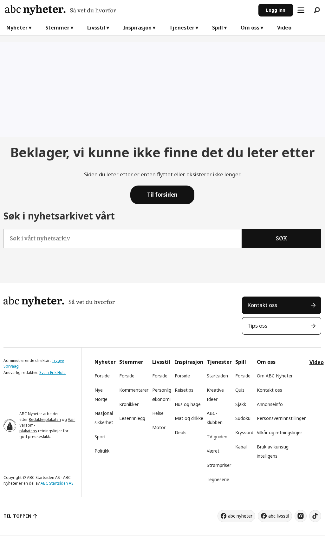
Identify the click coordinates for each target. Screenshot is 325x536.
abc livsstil (278, 516)
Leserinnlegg (132, 418)
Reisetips (184, 390)
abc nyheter (240, 516)
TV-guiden (217, 437)
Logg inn (275, 10)
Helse (158, 413)
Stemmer (57, 27)
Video (284, 27)
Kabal (241, 447)
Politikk (101, 451)
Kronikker (129, 404)
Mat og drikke (189, 418)
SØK (281, 238)
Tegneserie (218, 479)
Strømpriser (219, 465)
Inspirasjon (137, 27)
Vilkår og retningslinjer (279, 432)
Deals (180, 432)
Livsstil (96, 27)
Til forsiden (162, 194)
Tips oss (257, 325)
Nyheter (17, 27)
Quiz (239, 390)
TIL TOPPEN (17, 516)
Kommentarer (133, 390)
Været (213, 451)
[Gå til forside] (129, 10)
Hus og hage (188, 404)
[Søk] (317, 10)
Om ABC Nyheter (275, 376)
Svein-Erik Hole (52, 372)
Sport (100, 437)
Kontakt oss (262, 305)
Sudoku (242, 418)
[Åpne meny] (301, 10)
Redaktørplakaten (45, 419)
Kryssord (244, 432)
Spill (217, 27)
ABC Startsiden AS (57, 483)
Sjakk (240, 404)
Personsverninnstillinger (281, 418)
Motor (159, 427)
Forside (102, 376)
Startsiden (217, 376)
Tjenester (181, 27)
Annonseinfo (270, 404)
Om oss (250, 27)
